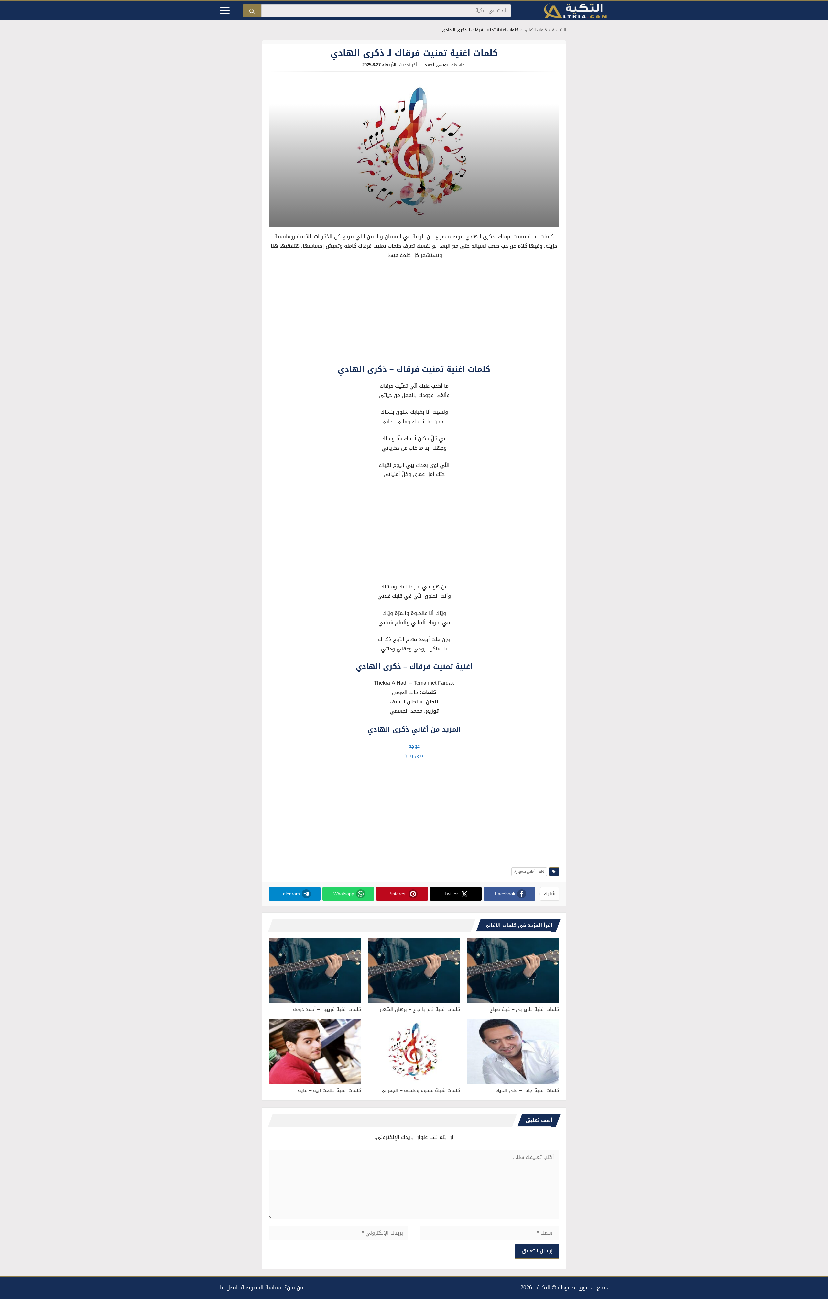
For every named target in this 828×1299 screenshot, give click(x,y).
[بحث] (252, 10)
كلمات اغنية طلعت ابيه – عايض (328, 1090)
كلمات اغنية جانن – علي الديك (527, 1090)
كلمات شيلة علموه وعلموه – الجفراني (420, 1090)
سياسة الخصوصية (261, 1288)
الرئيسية (559, 30)
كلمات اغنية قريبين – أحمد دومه (327, 1009)
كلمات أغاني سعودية (529, 872)
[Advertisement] (414, 313)
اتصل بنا (229, 1288)
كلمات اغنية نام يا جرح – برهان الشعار (420, 1009)
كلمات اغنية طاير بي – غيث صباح (524, 1009)
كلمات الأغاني (535, 30)
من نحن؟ (293, 1288)
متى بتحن (414, 755)
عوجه (414, 746)
